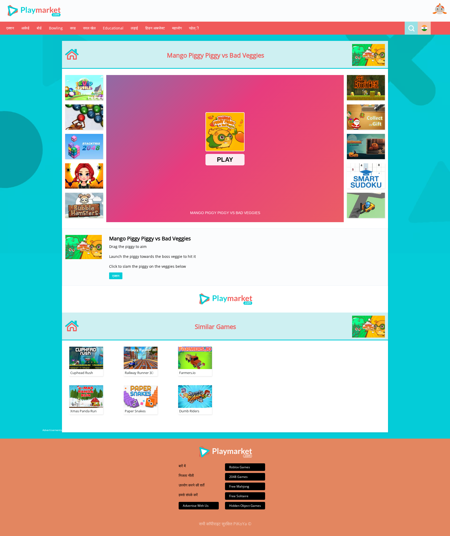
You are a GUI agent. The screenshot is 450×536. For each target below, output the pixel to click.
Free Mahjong (239, 486)
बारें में (182, 465)
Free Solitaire (238, 496)
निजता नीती (186, 475)
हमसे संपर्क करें (188, 494)
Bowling (56, 28)
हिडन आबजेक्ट (155, 28)
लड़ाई (134, 28)
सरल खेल (89, 28)
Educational (113, 28)
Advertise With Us (196, 505)
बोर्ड (39, 28)
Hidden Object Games (245, 505)
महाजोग (177, 28)
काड (73, 28)
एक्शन (10, 28)
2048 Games (238, 477)
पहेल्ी (194, 28)
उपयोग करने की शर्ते (191, 485)
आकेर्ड (25, 28)
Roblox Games (239, 467)
